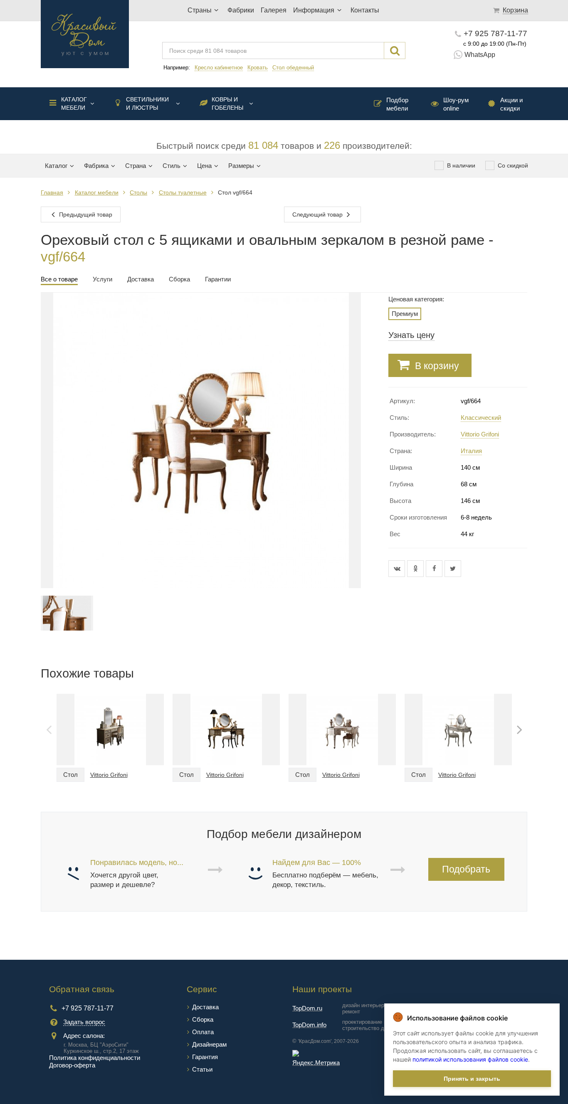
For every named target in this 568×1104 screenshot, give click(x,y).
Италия (471, 450)
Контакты (365, 10)
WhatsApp (479, 54)
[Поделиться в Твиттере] (453, 568)
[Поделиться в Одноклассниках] (416, 568)
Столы (138, 192)
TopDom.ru (307, 1008)
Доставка (205, 1006)
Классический (481, 417)
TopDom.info (309, 1024)
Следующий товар (318, 214)
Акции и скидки (511, 104)
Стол (70, 774)
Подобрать (466, 869)
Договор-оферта (72, 1065)
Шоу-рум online (456, 104)
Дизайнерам (209, 1044)
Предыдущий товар (84, 214)
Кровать (257, 67)
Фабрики (240, 10)
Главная (52, 192)
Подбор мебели (397, 104)
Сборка (202, 1019)
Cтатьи (202, 1069)
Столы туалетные (183, 192)
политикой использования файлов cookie (470, 1059)
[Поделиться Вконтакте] (397, 568)
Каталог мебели (74, 103)
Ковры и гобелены (227, 103)
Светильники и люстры (147, 103)
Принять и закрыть (472, 1078)
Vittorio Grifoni (480, 434)
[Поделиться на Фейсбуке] (435, 568)
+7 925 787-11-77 (495, 33)
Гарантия (205, 1056)
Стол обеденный (293, 67)
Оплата (203, 1031)
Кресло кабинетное (219, 67)
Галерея (273, 10)
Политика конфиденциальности (94, 1057)
